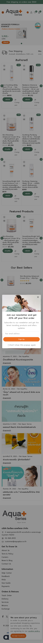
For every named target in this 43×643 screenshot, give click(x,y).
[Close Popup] (38, 297)
